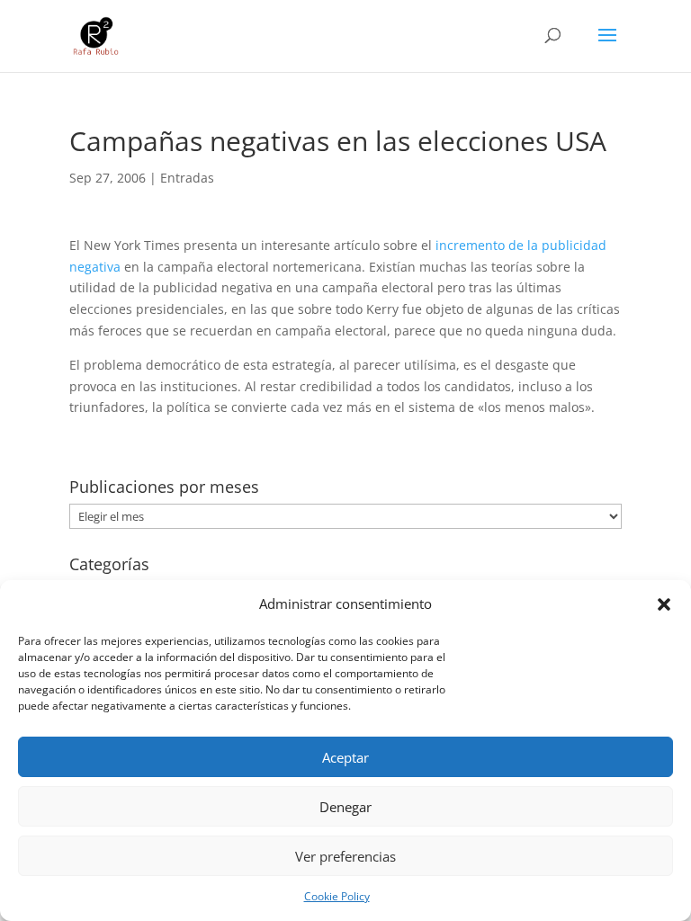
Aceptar (345, 757)
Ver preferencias (345, 856)
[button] (664, 604)
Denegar (345, 807)
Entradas (187, 177)
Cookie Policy (337, 896)
